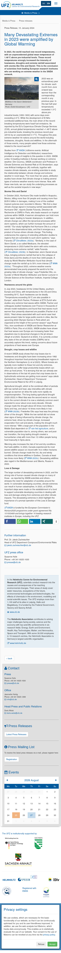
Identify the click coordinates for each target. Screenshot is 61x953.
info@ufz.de (12, 699)
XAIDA (22, 150)
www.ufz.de (15, 612)
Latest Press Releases (16, 734)
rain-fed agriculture (39, 428)
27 (31, 815)
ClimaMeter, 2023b (16, 252)
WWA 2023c (32, 458)
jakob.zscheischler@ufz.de (19, 545)
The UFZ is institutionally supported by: (19, 833)
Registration (11, 759)
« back (9, 658)
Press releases (25, 20)
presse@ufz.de (14, 562)
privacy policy (49, 934)
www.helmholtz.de (18, 643)
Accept (52, 944)
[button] (10, 521)
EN (48, 3)
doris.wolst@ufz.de (14, 713)
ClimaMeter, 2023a (24, 240)
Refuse (41, 944)
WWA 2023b (13, 411)
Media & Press (31, 12)
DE (43, 3)
